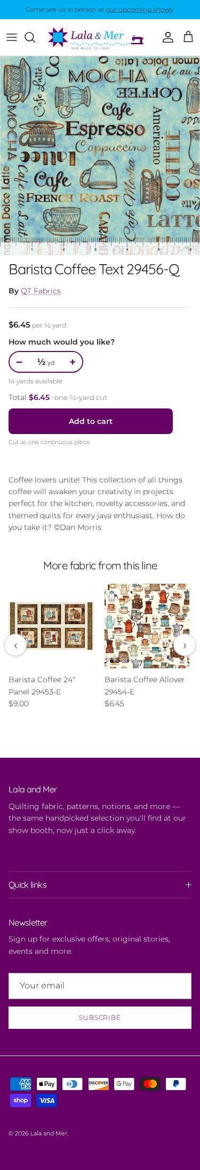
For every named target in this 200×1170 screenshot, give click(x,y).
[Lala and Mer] (100, 37)
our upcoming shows (139, 9)
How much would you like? (62, 342)
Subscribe (100, 1017)
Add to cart (91, 421)
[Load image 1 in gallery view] (100, 155)
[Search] (35, 37)
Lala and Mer (48, 1133)
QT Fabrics (41, 291)
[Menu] (11, 37)
